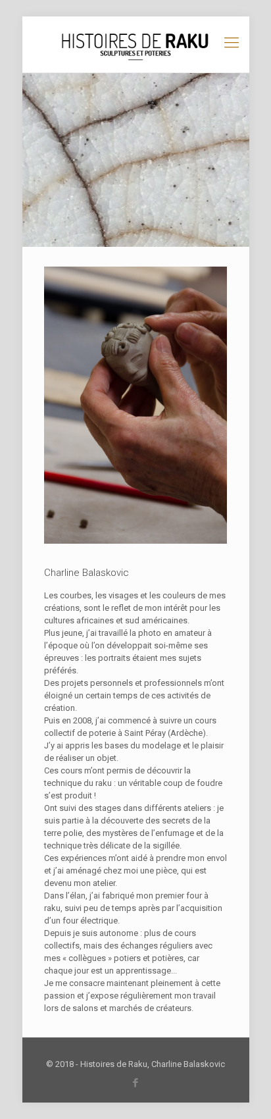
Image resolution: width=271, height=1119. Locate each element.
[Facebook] (136, 1083)
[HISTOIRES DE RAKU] (135, 44)
